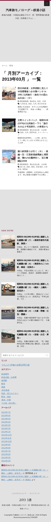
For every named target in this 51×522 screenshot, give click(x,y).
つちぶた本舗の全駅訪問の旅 (15, 365)
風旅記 (28, 480)
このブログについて (19, 493)
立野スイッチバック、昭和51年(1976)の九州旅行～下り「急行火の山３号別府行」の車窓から (33, 123)
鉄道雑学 (5, 374)
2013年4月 (6, 422)
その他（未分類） (9, 403)
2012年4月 (6, 461)
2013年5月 (6, 419)
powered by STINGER (29, 517)
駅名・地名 (6, 397)
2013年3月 (6, 425)
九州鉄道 (23, 104)
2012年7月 (6, 451)
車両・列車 (41, 101)
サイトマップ (34, 493)
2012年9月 (6, 445)
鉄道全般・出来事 (40, 130)
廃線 (3, 387)
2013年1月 (6, 432)
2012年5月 (6, 457)
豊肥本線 (32, 132)
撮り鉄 (22, 167)
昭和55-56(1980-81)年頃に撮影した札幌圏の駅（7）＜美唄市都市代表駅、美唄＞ (33, 240)
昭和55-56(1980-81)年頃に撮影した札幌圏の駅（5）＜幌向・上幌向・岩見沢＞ (33, 287)
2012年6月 (6, 454)
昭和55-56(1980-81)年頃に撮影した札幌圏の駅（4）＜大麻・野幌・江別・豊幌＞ (33, 310)
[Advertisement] (25, 41)
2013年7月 (6, 412)
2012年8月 (6, 448)
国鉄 (30, 104)
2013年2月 (6, 428)
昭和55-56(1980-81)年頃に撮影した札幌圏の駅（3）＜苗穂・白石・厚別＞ (33, 334)
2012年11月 (6, 438)
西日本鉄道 (42, 104)
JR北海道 (5, 390)
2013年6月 (6, 415)
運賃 (33, 167)
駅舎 (34, 101)
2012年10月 (6, 441)
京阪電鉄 (39, 167)
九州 (34, 104)
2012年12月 (6, 435)
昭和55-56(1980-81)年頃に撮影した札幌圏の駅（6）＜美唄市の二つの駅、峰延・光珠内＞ (33, 263)
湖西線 (25, 169)
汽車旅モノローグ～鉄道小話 (25, 10)
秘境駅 (4, 380)
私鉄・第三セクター (9, 393)
